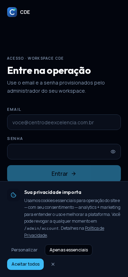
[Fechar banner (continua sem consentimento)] (53, 264)
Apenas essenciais (68, 250)
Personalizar (24, 250)
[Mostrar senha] (113, 152)
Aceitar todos (25, 264)
